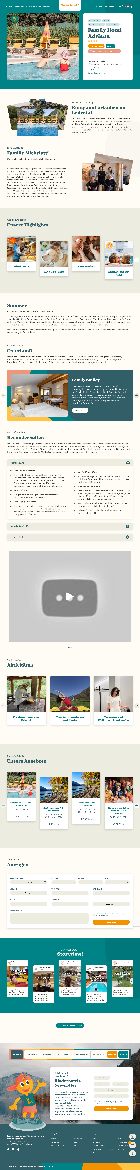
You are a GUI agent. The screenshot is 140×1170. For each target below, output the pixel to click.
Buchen (110, 46)
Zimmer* (54, 878)
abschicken (111, 1108)
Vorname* (55, 889)
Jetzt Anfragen (96, 46)
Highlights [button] (21, 6)
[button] (11, 47)
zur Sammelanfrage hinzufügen (105, 51)
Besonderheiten (80, 1054)
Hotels (53, 1138)
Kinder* (81, 878)
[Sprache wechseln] (127, 6)
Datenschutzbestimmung (114, 914)
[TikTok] (18, 1149)
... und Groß (17, 536)
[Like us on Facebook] (8, 1149)
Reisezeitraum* (16, 878)
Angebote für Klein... (22, 526)
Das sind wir (78, 1138)
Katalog (121, 1149)
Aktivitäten (98, 1054)
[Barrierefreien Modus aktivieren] (131, 6)
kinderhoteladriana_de (21, 962)
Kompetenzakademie (58, 1146)
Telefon (55, 900)
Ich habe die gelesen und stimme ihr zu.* (110, 1102)
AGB (94, 1138)
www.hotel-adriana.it (98, 73)
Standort (47, 1054)
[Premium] (14, 18)
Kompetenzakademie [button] (39, 6)
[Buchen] (132, 1153)
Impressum (97, 1142)
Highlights (54, 1142)
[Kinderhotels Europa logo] (70, 5)
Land (95, 900)
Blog (111, 6)
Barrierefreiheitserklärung (103, 1149)
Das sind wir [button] (101, 6)
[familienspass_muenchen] (114, 962)
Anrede (13, 889)
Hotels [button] (9, 6)
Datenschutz (98, 1146)
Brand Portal (123, 1146)
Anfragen (112, 1054)
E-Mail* (13, 900)
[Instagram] (13, 1149)
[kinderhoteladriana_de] (10, 962)
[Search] (123, 6)
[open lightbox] (39, 395)
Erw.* (107, 878)
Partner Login (123, 1142)
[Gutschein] (132, 1137)
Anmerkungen (16, 911)
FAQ (94, 1153)
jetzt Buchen (80, 410)
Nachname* (98, 889)
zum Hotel (33, 1054)
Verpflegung (17, 462)
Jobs (118, 6)
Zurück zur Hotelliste (71, 1026)
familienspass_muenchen (127, 962)
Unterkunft (62, 1054)
